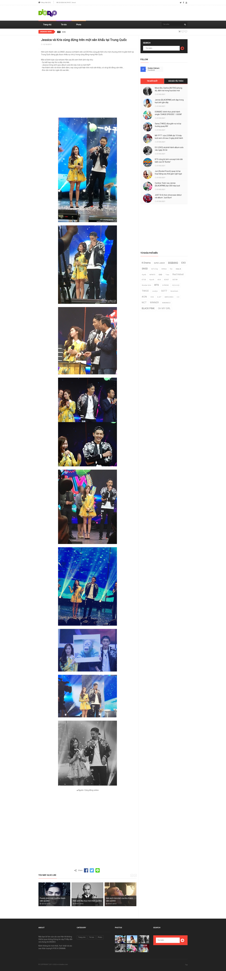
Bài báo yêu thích (175, 81)
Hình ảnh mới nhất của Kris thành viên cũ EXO (86, 899)
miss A (178, 269)
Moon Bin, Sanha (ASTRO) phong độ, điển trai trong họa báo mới (168, 89)
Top (186, 965)
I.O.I (178, 297)
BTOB (144, 280)
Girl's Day (154, 269)
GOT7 (164, 290)
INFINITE (152, 275)
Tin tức (64, 25)
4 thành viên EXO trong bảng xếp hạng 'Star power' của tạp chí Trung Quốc (120, 900)
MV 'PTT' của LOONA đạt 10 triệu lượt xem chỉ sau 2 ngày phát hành (169, 136)
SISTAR (175, 280)
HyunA (151, 280)
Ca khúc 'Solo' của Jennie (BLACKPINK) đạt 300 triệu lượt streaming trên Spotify (167, 185)
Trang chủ (47, 25)
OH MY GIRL (164, 308)
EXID (160, 275)
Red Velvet (178, 274)
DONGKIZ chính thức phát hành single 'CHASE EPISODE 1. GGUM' (86, 32)
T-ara (167, 275)
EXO (183, 262)
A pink (144, 275)
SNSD (145, 268)
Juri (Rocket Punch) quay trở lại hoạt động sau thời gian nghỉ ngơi (168, 172)
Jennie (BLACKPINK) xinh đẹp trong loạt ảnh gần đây (169, 101)
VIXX (152, 297)
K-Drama (146, 262)
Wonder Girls (146, 285)
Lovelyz (155, 291)
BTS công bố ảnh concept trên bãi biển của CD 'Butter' (169, 160)
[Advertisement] (140, 13)
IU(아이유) (175, 285)
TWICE (145, 290)
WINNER (154, 302)
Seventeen (174, 291)
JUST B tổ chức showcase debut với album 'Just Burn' (168, 196)
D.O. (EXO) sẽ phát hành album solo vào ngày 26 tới (169, 148)
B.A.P (159, 297)
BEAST (166, 280)
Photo (78, 25)
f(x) (171, 269)
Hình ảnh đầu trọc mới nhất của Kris (54, 901)
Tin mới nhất (152, 81)
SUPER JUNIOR (159, 263)
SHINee (164, 269)
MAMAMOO (166, 303)
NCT (144, 302)
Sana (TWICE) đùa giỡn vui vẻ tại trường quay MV (168, 125)
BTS (156, 285)
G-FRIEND (165, 285)
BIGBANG (173, 262)
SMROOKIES (169, 297)
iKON (144, 296)
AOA (159, 280)
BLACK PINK (148, 308)
